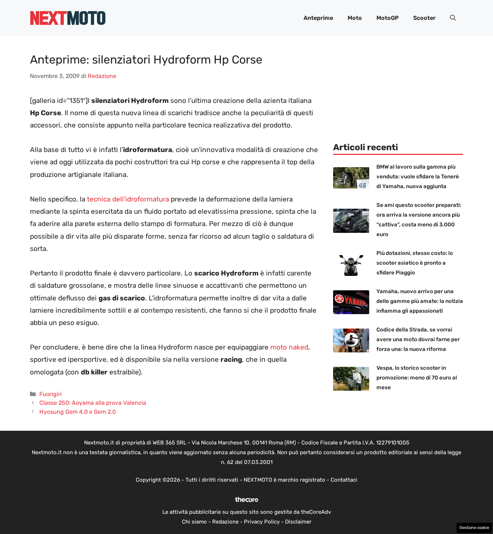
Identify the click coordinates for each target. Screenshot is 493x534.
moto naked (289, 347)
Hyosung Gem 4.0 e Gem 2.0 (77, 411)
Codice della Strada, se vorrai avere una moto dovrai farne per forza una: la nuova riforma (418, 339)
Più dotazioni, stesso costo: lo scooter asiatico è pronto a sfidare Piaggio (414, 263)
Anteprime (318, 17)
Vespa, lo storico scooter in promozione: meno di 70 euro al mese (416, 378)
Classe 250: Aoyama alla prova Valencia (92, 402)
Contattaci (344, 480)
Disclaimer (298, 521)
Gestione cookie (474, 527)
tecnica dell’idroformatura (128, 199)
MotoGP (387, 17)
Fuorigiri (50, 394)
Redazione (225, 521)
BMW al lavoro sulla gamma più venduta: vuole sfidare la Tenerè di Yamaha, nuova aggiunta (417, 177)
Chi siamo (194, 521)
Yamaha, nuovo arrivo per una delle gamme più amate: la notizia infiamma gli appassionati (419, 301)
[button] (453, 18)
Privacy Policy (262, 521)
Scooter (424, 17)
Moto (355, 17)
